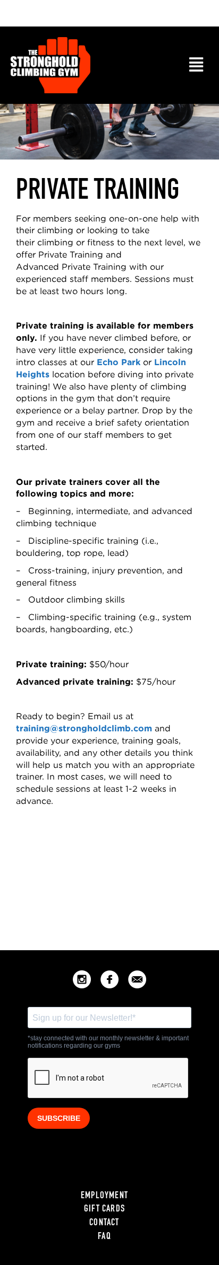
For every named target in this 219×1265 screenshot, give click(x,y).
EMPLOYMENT (104, 1196)
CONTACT (104, 1223)
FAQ (104, 1237)
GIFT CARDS (104, 1209)
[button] (195, 65)
